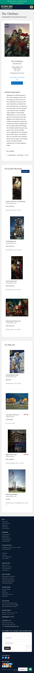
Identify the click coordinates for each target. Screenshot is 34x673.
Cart (13, 3)
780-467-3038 (11, 1)
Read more (17, 196)
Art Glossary (5, 570)
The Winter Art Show (7, 583)
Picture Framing (6, 534)
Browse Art (5, 521)
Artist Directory (6, 523)
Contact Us (20, 3)
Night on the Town (11, 454)
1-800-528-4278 (22, 1)
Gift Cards (4, 553)
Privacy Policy (5, 558)
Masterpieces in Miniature (8, 576)
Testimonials (5, 592)
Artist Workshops (6, 568)
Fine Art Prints (5, 528)
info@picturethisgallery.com (12, 626)
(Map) (16, 604)
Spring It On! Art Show (7, 578)
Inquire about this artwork (17, 77)
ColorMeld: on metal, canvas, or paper (11, 547)
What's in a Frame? (7, 567)
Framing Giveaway (6, 539)
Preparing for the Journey (13, 321)
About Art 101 (5, 565)
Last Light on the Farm (12, 415)
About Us (4, 591)
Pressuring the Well (11, 494)
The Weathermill (11, 241)
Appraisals (5, 525)
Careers (4, 555)
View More (25, 171)
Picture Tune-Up (6, 538)
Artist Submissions (7, 556)
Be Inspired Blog (6, 589)
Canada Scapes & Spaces (8, 579)
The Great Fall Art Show (8, 581)
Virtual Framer (5, 541)
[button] (31, 7)
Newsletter (4, 596)
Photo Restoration (6, 549)
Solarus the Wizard (11, 281)
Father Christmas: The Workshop (15, 201)
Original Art (5, 526)
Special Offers (5, 536)
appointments (5, 616)
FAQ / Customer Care (7, 594)
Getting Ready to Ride (12, 375)
